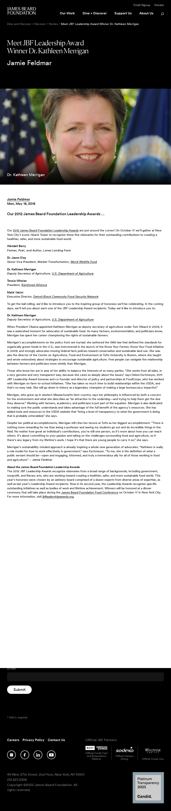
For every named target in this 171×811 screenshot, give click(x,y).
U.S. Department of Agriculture (73, 273)
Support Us (123, 13)
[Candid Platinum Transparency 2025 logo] (148, 802)
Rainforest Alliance (34, 285)
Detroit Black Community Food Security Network (65, 296)
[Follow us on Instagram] (11, 755)
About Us (146, 13)
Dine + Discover (95, 13)
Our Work (67, 13)
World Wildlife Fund (83, 262)
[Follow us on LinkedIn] (38, 755)
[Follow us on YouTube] (51, 755)
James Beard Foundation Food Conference (89, 492)
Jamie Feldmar (18, 199)
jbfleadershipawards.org (58, 496)
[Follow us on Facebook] (25, 755)
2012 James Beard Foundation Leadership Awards (46, 230)
